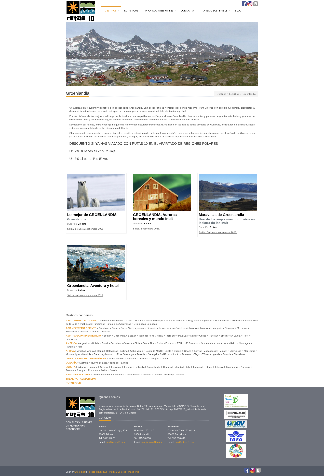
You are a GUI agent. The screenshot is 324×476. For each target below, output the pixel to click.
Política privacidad (97, 471)
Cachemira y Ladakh (125, 335)
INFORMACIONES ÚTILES (159, 10)
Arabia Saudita (116, 358)
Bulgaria (93, 367)
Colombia (116, 343)
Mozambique (73, 354)
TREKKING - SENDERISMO (81, 378)
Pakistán (213, 335)
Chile (137, 343)
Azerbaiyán (117, 320)
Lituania (219, 367)
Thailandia (71, 331)
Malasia (193, 328)
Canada (127, 343)
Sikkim (224, 335)
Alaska (96, 374)
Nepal (193, 335)
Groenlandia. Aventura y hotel (93, 286)
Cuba (160, 343)
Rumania (93, 370)
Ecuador (169, 343)
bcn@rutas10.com (184, 442)
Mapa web (133, 471)
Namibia (86, 354)
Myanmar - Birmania (145, 328)
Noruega (245, 367)
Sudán (175, 354)
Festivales (71, 339)
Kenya (197, 351)
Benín (100, 351)
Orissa (202, 335)
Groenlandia (249, 94)
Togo (196, 354)
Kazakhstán (179, 320)
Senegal (152, 354)
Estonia (128, 367)
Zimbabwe (239, 354)
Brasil (105, 343)
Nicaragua (244, 343)
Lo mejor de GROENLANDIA (92, 215)
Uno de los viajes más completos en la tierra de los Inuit (227, 221)
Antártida (107, 374)
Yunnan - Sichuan (100, 331)
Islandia (178, 367)
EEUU (180, 343)
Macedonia (232, 367)
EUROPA (234, 94)
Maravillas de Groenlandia (221, 215)
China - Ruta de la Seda (139, 320)
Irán (168, 320)
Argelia (81, 351)
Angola (91, 351)
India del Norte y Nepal (151, 335)
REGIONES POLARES (78, 374)
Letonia (208, 367)
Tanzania (187, 354)
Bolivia (95, 343)
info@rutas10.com (116, 442)
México (232, 343)
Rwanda (141, 354)
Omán (165, 358)
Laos (184, 328)
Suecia (113, 370)
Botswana (111, 351)
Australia (83, 362)
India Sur (171, 335)
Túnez (205, 354)
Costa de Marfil (154, 351)
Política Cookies (117, 471)
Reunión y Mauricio (104, 354)
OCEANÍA (71, 362)
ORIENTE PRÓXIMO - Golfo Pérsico (86, 358)
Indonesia (164, 328)
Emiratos (131, 358)
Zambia (227, 354)
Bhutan (107, 335)
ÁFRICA (70, 351)
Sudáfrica (164, 354)
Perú (80, 346)
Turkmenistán (222, 320)
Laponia (197, 367)
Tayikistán (207, 320)
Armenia (104, 320)
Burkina (123, 351)
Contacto (187, 10)
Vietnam (84, 331)
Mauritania (249, 351)
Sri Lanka (242, 328)
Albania (82, 367)
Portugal (80, 370)
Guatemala (207, 343)
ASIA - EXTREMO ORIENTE (81, 328)
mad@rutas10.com (151, 442)
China (115, 328)
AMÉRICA (71, 343)
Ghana (187, 351)
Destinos (110, 10)
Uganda (216, 354)
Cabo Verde (136, 351)
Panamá (70, 346)
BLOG (238, 10)
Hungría (167, 367)
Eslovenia (116, 367)
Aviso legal (80, 471)
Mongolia (217, 328)
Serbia (103, 370)
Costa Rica (148, 343)
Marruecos (235, 351)
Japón (175, 328)
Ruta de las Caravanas (118, 324)
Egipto (168, 351)
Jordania (143, 358)
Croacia (104, 367)
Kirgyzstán (193, 320)
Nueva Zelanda (99, 362)
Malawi (223, 351)
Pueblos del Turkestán (92, 324)
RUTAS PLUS (131, 10)
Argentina (84, 343)
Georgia (158, 320)
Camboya (104, 328)
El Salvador (192, 343)
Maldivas (205, 328)
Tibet (245, 335)
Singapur (230, 328)
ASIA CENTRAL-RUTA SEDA (81, 320)
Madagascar (210, 351)
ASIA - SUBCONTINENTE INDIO (83, 335)
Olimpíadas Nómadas (145, 324)
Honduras (220, 343)
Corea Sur (126, 328)
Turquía (155, 358)
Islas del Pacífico (119, 362)
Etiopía (177, 351)
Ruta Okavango (125, 354)
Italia (188, 367)
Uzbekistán (238, 320)
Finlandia (140, 367)
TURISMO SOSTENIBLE (214, 10)
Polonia (70, 370)
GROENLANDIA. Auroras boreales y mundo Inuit (155, 217)
